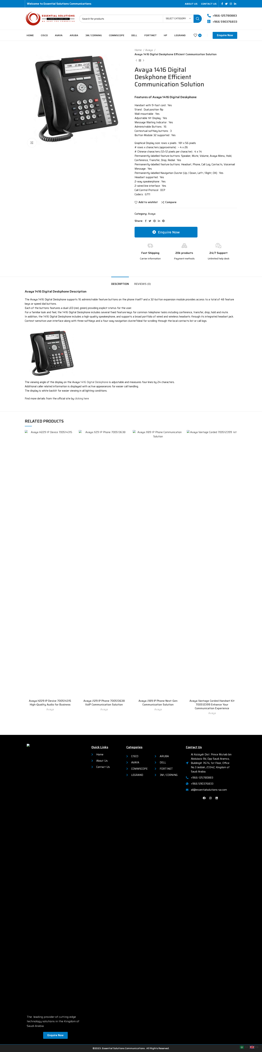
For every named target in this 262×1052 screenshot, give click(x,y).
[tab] (120, 282)
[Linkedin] (216, 798)
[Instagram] (210, 798)
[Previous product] (136, 60)
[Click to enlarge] (31, 142)
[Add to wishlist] (72, 436)
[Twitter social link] (226, 3)
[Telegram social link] (163, 221)
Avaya (149, 50)
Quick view (72, 444)
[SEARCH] (198, 19)
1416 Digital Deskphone (94, 382)
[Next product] (143, 60)
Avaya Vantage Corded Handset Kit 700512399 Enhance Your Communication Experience (212, 704)
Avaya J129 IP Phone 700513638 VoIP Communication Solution (104, 703)
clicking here (82, 398)
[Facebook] (204, 798)
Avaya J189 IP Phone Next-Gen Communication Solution (158, 703)
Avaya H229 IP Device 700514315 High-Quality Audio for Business (50, 703)
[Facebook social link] (222, 3)
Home (138, 50)
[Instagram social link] (231, 3)
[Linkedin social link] (235, 3)
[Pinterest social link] (154, 221)
